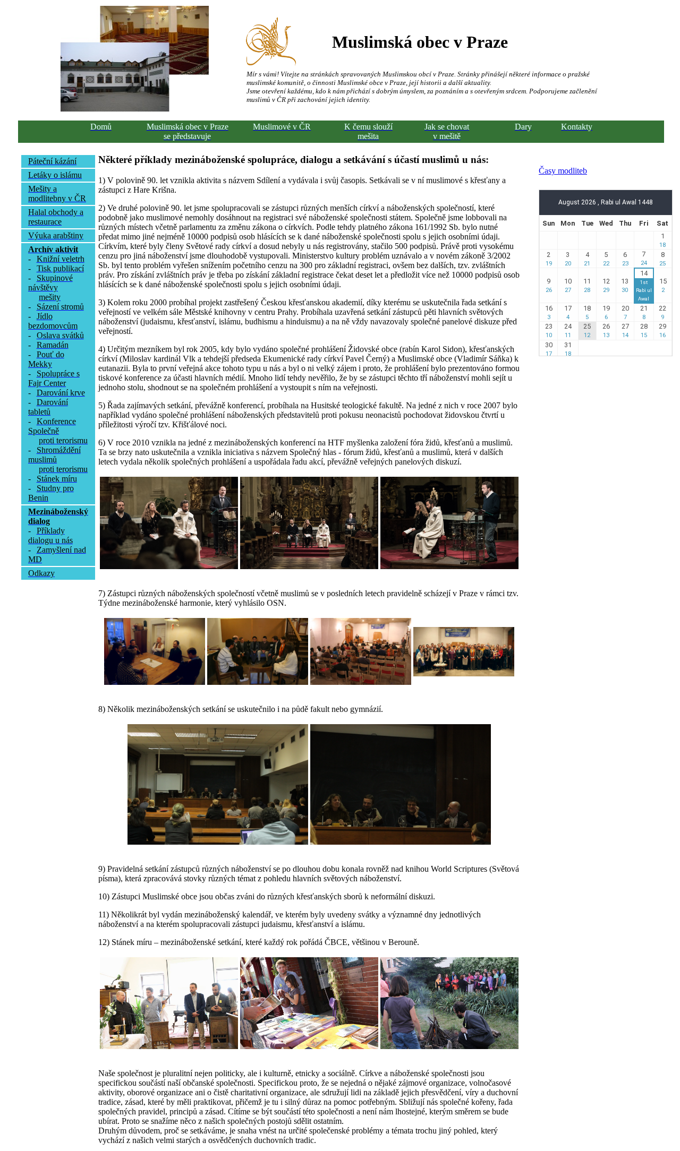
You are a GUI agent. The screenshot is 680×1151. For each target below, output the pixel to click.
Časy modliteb (563, 170)
